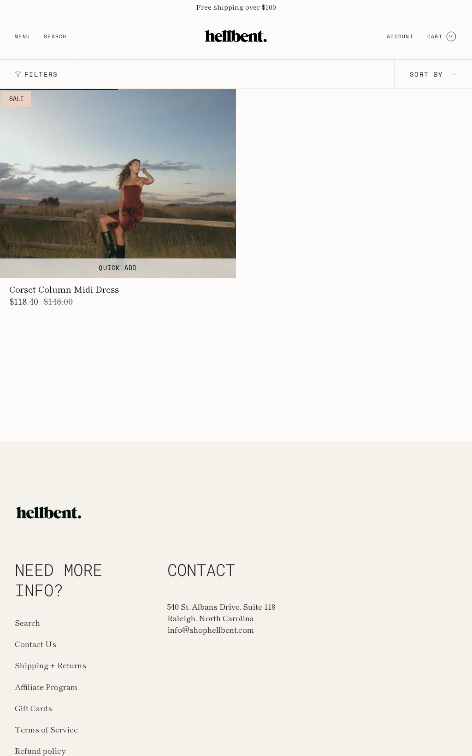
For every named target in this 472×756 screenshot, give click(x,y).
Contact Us (35, 643)
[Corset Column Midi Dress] (118, 183)
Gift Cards (33, 708)
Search (27, 622)
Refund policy (40, 750)
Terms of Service (46, 729)
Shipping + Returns (50, 665)
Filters (41, 74)
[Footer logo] (49, 512)
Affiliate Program (46, 686)
